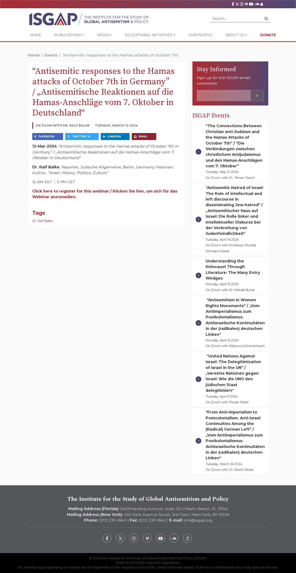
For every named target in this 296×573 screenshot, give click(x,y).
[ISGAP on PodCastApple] (261, 4)
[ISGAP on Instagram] (241, 4)
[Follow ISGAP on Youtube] (160, 538)
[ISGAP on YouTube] (251, 4)
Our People (200, 35)
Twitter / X (81, 136)
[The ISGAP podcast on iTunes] (187, 538)
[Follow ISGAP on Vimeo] (147, 538)
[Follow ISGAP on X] (120, 538)
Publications (67, 35)
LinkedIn (114, 136)
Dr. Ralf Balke (42, 221)
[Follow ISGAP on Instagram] (133, 538)
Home (35, 35)
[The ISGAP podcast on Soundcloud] (173, 538)
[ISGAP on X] (237, 4)
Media (103, 35)
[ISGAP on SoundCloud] (256, 4)
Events (50, 55)
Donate (268, 35)
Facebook (46, 136)
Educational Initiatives (149, 35)
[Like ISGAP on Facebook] (107, 538)
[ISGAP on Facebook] (233, 4)
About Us (235, 35)
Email (143, 136)
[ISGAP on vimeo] (246, 4)
